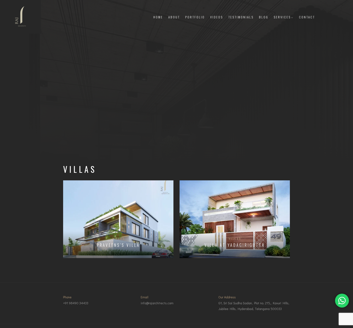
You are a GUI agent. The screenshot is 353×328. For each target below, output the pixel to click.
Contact (307, 17)
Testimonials (241, 17)
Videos (216, 17)
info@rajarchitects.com (157, 303)
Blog (263, 17)
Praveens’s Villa (118, 245)
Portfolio (195, 17)
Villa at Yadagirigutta (234, 245)
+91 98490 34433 (75, 303)
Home (158, 17)
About (174, 17)
